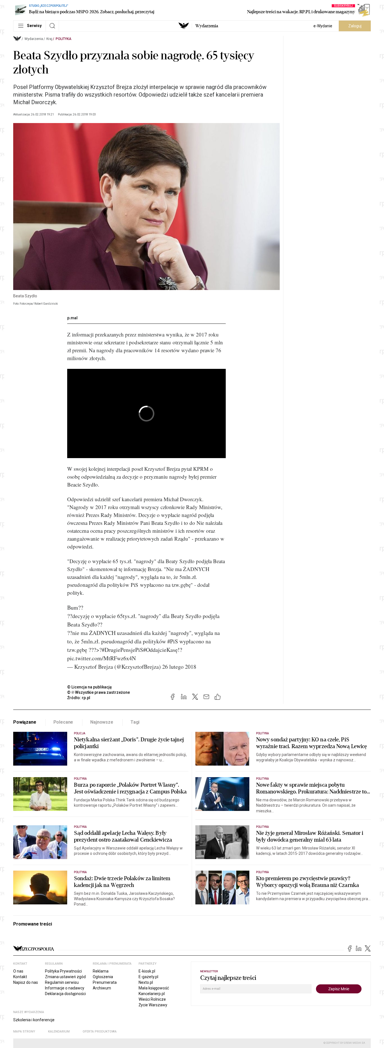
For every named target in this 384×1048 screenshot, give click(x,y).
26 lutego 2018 (179, 666)
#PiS (172, 641)
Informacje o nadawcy (64, 988)
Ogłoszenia (103, 977)
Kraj (49, 39)
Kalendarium (59, 1031)
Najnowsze (101, 722)
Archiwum (102, 988)
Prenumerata (105, 982)
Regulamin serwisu (62, 982)
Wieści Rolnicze (152, 999)
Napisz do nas (25, 982)
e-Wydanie (322, 26)
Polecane (63, 722)
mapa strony (24, 1031)
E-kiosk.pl (147, 971)
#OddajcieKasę (160, 650)
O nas (18, 971)
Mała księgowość (154, 988)
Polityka (63, 39)
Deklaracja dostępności (65, 993)
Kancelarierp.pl (152, 993)
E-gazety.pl (148, 977)
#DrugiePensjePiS (122, 650)
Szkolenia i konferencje (34, 1020)
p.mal (72, 318)
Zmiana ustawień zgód (65, 977)
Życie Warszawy (153, 1005)
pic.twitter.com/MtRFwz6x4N (101, 658)
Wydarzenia (206, 26)
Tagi (134, 722)
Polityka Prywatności (63, 971)
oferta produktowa (100, 1031)
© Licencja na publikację (89, 687)
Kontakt (20, 977)
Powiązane (24, 722)
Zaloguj (355, 26)
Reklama (101, 971)
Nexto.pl (146, 982)
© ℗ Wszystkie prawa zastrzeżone (98, 692)
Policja (79, 733)
